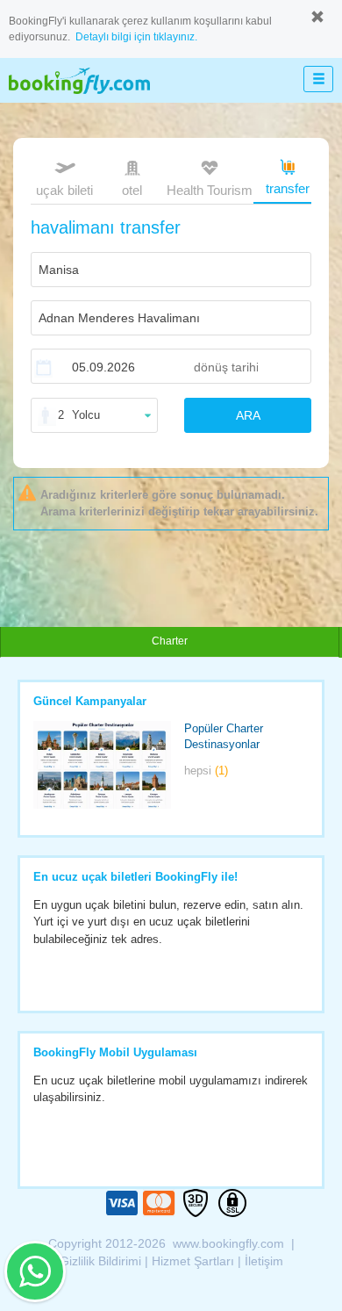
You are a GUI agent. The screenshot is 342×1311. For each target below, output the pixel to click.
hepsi (206, 770)
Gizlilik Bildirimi (100, 1261)
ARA (248, 415)
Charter (170, 641)
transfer (288, 188)
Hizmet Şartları (193, 1261)
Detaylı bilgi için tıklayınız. (136, 37)
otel (132, 190)
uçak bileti (64, 190)
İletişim (264, 1261)
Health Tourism (210, 190)
